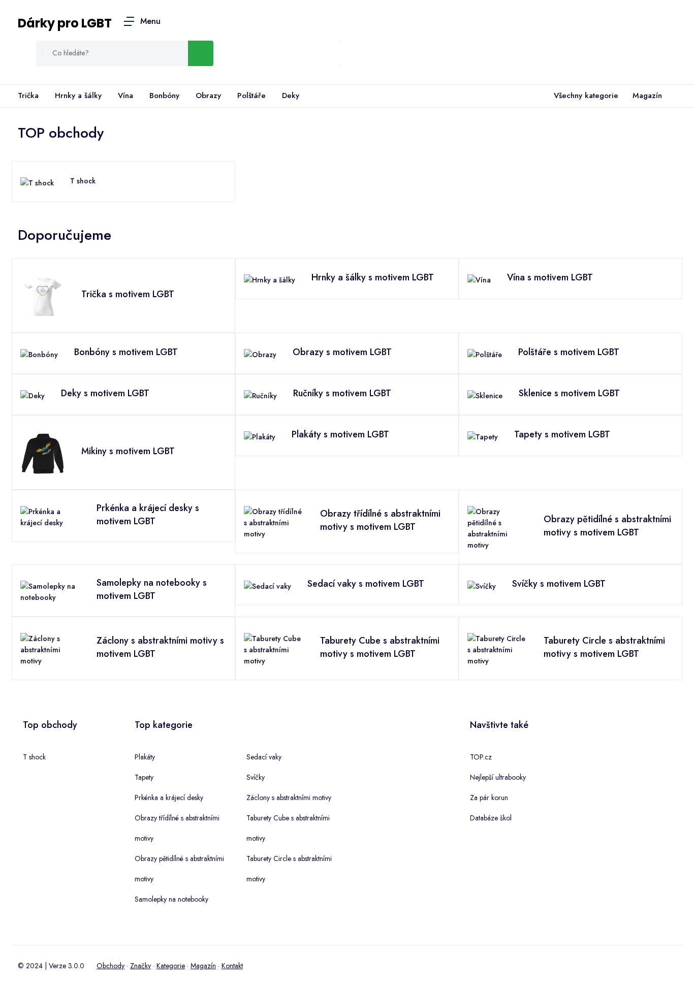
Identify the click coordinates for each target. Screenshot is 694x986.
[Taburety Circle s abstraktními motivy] (497, 649)
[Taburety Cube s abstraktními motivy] (274, 649)
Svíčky (255, 777)
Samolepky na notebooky (171, 899)
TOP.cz (481, 757)
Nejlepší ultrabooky (498, 777)
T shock (83, 181)
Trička (28, 95)
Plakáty (145, 757)
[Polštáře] (484, 353)
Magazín (647, 95)
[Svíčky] (481, 585)
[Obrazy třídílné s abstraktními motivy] (274, 522)
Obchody (110, 966)
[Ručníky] (260, 395)
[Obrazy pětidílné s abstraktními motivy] (497, 527)
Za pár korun (489, 797)
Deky (290, 95)
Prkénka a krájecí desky (169, 797)
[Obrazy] (260, 353)
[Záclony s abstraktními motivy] (50, 649)
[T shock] (37, 182)
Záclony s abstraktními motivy (288, 797)
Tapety (144, 777)
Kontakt (232, 966)
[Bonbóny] (39, 353)
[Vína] (479, 279)
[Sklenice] (485, 395)
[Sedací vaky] (267, 585)
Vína (125, 95)
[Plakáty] (259, 436)
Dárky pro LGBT (65, 23)
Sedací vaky (263, 757)
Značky (140, 966)
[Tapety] (482, 436)
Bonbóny (164, 95)
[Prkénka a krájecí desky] (50, 516)
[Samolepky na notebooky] (50, 591)
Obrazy (208, 95)
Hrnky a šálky (78, 95)
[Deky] (32, 395)
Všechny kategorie (586, 95)
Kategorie (170, 966)
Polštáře (251, 95)
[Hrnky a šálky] (269, 279)
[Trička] (42, 296)
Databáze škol (491, 818)
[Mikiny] (42, 453)
